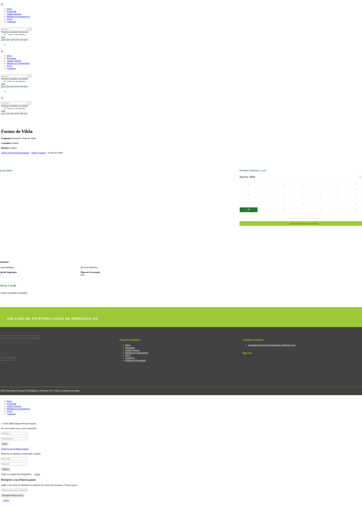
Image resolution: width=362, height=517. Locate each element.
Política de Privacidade (135, 360)
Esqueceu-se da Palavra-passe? (15, 449)
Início (9, 9)
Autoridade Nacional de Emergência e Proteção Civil (271, 345)
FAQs (9, 19)
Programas (11, 11)
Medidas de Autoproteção (18, 16)
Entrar (37, 474)
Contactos (11, 21)
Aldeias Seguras (14, 14)
